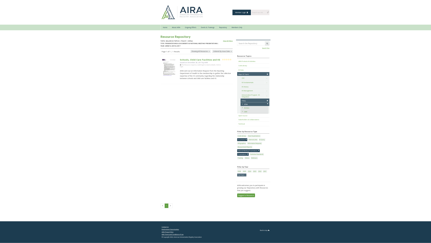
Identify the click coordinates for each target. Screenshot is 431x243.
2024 (249, 171)
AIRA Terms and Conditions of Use (173, 234)
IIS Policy (246, 108)
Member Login (240, 12)
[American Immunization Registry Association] (182, 12)
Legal (245, 111)
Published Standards (256, 154)
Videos (247, 158)
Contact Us (165, 227)
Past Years (241, 175)
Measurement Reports (245, 147)
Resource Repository (175, 36)
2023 (254, 171)
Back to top (264, 230)
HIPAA (246, 104)
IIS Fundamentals (247, 82)
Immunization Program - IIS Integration (251, 96)
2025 (244, 171)
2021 (264, 171)
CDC (243, 78)
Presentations (242, 154)
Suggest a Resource (246, 195)
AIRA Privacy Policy (167, 232)
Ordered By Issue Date (221, 51)
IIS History (245, 87)
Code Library (242, 136)
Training (240, 158)
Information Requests (254, 143)
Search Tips (265, 48)
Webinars (254, 158)
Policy (244, 101)
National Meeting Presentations (248, 151)
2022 (259, 171)
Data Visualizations (254, 136)
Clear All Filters (228, 41)
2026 (239, 171)
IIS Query (262, 140)
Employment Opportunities (170, 229)
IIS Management (247, 91)
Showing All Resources (199, 51)
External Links (253, 140)
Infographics (242, 143)
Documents (241, 140)
